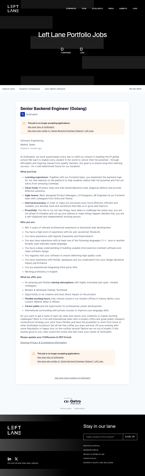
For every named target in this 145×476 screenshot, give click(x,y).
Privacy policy (66, 408)
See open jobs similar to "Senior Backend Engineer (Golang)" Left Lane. (61, 131)
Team (84, 8)
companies (29, 88)
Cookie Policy (90, 458)
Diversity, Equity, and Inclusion (98, 463)
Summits (123, 8)
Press (111, 8)
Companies (71, 8)
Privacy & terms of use (94, 454)
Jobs (135, 8)
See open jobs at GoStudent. (41, 127)
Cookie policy (79, 408)
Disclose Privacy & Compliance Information (43, 342)
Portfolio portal (91, 446)
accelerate (97, 8)
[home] (13, 8)
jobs (8, 88)
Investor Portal (91, 450)
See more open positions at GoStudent (72, 378)
